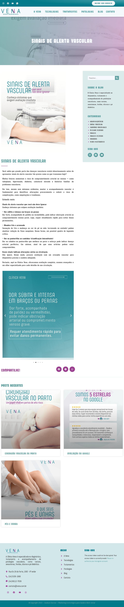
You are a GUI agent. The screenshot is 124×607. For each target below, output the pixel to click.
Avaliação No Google (78, 453)
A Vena (37, 11)
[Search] (117, 78)
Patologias (87, 11)
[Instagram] (3, 3)
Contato (110, 11)
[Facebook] (8, 3)
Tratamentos (70, 11)
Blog (100, 11)
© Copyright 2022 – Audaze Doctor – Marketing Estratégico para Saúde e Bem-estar (62, 602)
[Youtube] (12, 3)
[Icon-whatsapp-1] (17, 3)
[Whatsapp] (26, 592)
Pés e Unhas (11, 524)
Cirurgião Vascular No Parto (21, 453)
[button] (5, 315)
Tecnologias (52, 11)
